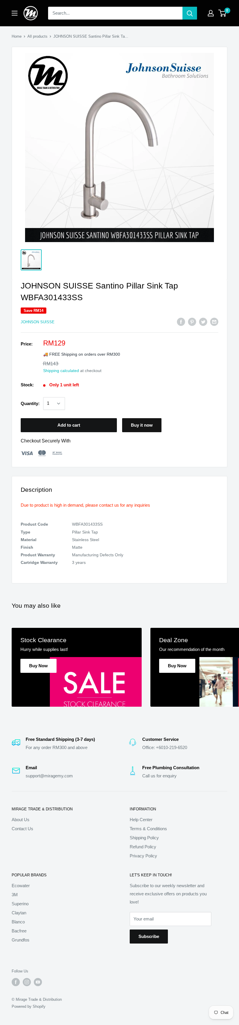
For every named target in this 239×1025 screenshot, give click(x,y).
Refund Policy (143, 846)
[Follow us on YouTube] (38, 982)
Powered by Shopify (28, 1006)
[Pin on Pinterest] (192, 321)
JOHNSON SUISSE (38, 322)
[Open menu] (14, 13)
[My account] (211, 13)
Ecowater (21, 885)
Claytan (19, 912)
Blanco (18, 921)
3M (15, 894)
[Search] (189, 13)
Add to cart (68, 425)
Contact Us (22, 828)
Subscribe (148, 936)
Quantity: (30, 403)
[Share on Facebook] (181, 321)
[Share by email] (214, 321)
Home (17, 36)
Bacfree (19, 930)
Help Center (141, 819)
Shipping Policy (144, 837)
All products (37, 36)
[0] (222, 13)
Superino (20, 903)
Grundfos (20, 939)
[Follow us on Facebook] (16, 982)
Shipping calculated (61, 370)
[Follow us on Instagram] (27, 982)
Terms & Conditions (148, 828)
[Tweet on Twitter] (203, 321)
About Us (20, 819)
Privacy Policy (143, 855)
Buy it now (142, 425)
